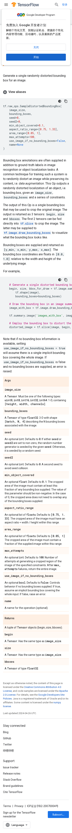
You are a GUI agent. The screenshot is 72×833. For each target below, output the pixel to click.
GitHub (7, 738)
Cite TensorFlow (12, 792)
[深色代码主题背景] (60, 101)
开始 (36, 57)
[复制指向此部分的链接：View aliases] (30, 92)
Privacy (19, 806)
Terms (7, 806)
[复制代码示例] (66, 101)
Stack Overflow (12, 779)
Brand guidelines (13, 785)
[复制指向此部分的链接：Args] (14, 380)
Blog (5, 732)
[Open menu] (6, 4)
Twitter (7, 744)
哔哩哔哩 (8, 750)
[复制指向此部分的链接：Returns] (18, 618)
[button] (36, 92)
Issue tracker (11, 767)
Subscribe (59, 814)
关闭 (36, 47)
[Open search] (56, 4)
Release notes (11, 773)
